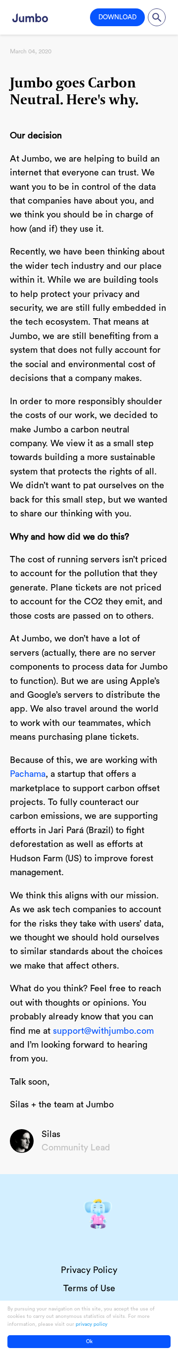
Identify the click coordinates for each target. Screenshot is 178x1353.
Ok (89, 1341)
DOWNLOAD (117, 17)
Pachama (27, 773)
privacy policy (91, 1324)
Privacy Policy (89, 1270)
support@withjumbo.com (103, 1030)
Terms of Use (89, 1288)
